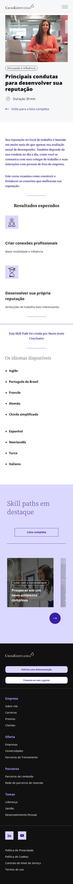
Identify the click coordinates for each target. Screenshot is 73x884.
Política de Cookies (16, 856)
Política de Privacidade (19, 850)
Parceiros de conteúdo (19, 776)
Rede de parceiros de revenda (24, 783)
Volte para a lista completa (30, 109)
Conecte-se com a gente (36, 680)
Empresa (11, 698)
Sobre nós (11, 706)
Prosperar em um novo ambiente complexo (26, 595)
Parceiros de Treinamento (21, 757)
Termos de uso (14, 869)
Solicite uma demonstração (36, 669)
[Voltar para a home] (19, 6)
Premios (10, 719)
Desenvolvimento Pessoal (21, 815)
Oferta (10, 737)
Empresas (11, 744)
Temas (10, 794)
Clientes (10, 725)
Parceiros (12, 769)
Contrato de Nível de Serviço (23, 863)
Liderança (11, 802)
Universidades (14, 751)
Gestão (9, 808)
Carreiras (11, 712)
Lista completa (36, 532)
